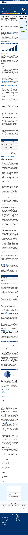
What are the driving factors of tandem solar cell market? (13, 494)
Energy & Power (5, 4)
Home (2, 4)
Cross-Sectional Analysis (22, 29)
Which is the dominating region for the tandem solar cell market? (14, 496)
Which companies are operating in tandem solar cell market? (13, 491)
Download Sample (6, 13)
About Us (22, 0)
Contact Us (24, 0)
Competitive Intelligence (21, 27)
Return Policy (17, 517)
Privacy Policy (17, 516)
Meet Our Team (18, 520)
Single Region (21, 22)
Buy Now (23, 31)
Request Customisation (22, 13)
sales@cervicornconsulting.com (16, 0)
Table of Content (14, 13)
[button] (25, 2)
